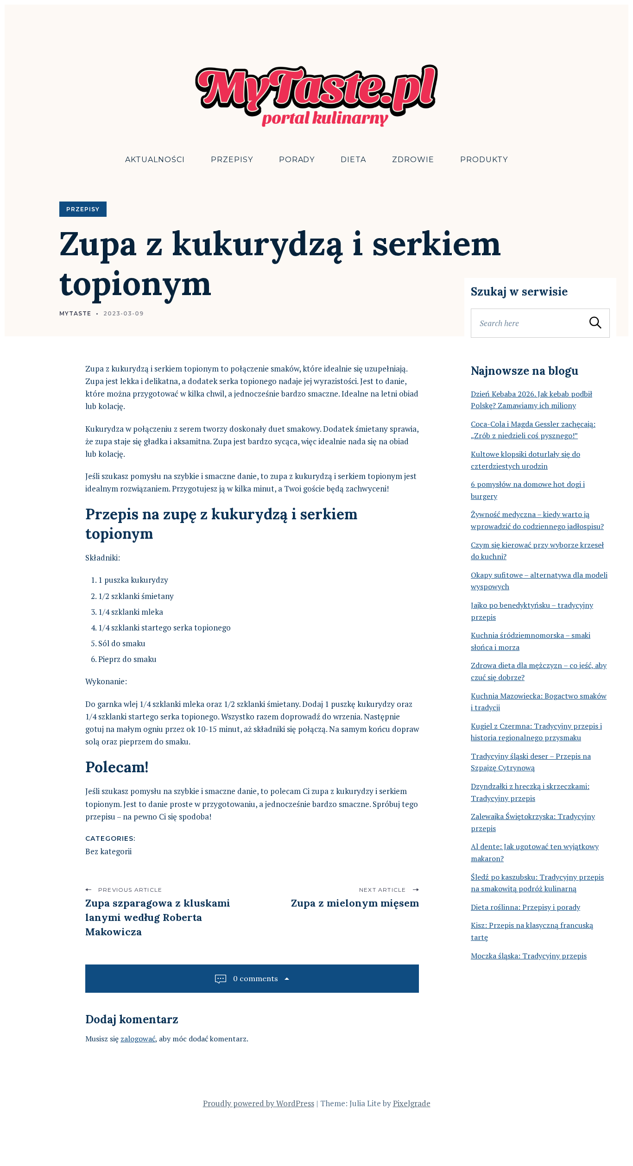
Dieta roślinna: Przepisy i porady (525, 907)
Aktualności (155, 159)
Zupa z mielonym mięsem (355, 902)
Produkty (484, 159)
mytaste (75, 313)
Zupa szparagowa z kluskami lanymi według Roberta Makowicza (157, 917)
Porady (297, 159)
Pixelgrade (411, 1103)
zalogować (137, 1039)
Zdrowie (413, 159)
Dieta (353, 159)
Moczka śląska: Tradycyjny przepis (529, 956)
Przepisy (232, 159)
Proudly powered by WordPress (258, 1103)
